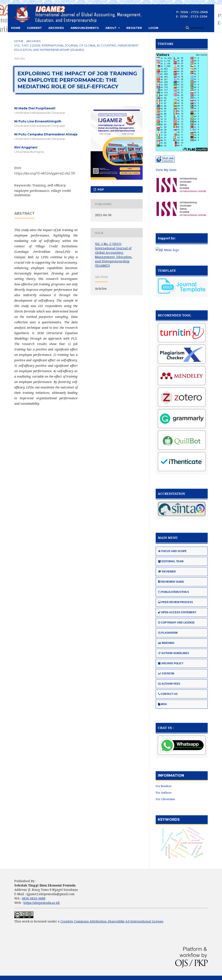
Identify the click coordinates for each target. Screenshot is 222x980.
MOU (164, 704)
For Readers (163, 786)
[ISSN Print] (181, 217)
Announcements (84, 28)
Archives (56, 28)
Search (196, 28)
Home (15, 28)
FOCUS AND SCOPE (174, 551)
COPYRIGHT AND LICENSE (178, 622)
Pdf (100, 189)
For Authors (163, 792)
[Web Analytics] (165, 161)
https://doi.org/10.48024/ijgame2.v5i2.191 (44, 173)
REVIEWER (169, 571)
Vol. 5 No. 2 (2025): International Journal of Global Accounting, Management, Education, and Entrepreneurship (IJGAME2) (76, 47)
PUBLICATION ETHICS (175, 592)
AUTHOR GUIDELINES (175, 653)
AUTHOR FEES (171, 683)
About (111, 28)
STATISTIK (168, 673)
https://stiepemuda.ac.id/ (41, 903)
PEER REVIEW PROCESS (177, 602)
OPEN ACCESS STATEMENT (178, 612)
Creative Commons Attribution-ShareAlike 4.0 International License (111, 921)
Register (134, 28)
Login (153, 28)
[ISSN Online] (181, 194)
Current (34, 28)
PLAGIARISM (169, 632)
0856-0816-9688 (33, 898)
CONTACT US (169, 694)
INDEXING (168, 643)
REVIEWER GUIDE (172, 581)
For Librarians (165, 799)
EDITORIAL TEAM (172, 561)
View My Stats (166, 170)
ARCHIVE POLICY (172, 663)
